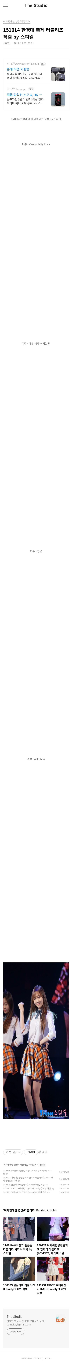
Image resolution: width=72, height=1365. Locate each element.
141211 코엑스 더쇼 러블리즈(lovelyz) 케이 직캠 (24, 1192)
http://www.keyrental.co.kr (23, 63)
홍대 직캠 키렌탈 (18, 69)
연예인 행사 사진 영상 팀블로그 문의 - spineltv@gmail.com (26, 1322)
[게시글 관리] (19, 1152)
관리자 (48, 1358)
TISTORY (37, 1358)
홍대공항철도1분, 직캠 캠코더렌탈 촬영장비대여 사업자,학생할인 (25, 76)
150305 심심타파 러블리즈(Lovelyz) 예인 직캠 (23, 1184)
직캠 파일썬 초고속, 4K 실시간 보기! (24, 94)
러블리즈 (24, 1164)
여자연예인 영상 (11, 1164)
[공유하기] (14, 1152)
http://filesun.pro (17, 89)
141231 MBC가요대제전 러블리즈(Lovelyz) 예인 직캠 (27, 1188)
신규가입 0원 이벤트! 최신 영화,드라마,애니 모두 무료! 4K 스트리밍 (25, 101)
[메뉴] (5, 5)
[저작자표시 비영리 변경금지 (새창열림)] (42, 1152)
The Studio (36, 5)
